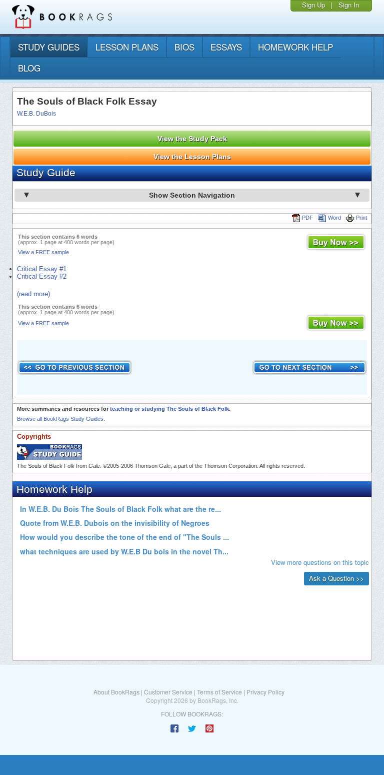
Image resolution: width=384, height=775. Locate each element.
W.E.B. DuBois (36, 113)
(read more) (33, 294)
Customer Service (168, 691)
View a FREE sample (43, 252)
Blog (29, 68)
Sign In (348, 5)
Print (361, 218)
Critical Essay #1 (41, 269)
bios (184, 47)
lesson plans (127, 47)
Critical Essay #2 (41, 276)
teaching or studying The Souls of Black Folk (169, 409)
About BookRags (117, 691)
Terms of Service (219, 691)
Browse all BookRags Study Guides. (61, 419)
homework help (295, 47)
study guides (49, 47)
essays (226, 47)
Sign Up (313, 5)
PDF (307, 218)
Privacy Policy (265, 691)
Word (334, 218)
